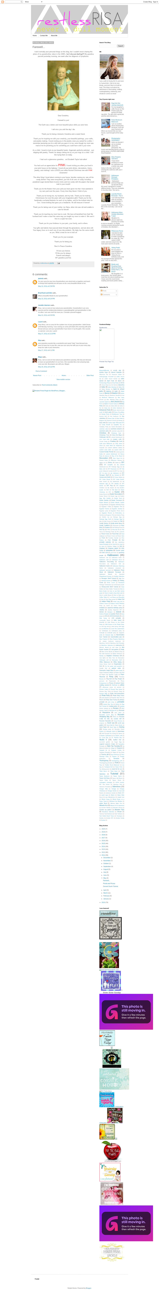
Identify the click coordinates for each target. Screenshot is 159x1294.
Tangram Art (103, 750)
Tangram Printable (104, 752)
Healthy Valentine (119, 576)
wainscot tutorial (110, 793)
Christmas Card (116, 433)
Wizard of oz (103, 805)
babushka (121, 385)
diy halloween (115, 473)
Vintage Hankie (112, 790)
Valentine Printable (104, 786)
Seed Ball (109, 725)
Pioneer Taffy (103, 693)
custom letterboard (111, 454)
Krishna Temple (103, 614)
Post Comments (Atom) (49, 385)
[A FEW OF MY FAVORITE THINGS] (107, 1045)
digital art (102, 462)
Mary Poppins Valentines (117, 639)
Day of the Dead (117, 456)
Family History (103, 523)
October (106, 863)
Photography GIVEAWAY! (115, 139)
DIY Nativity (115, 483)
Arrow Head (105, 385)
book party (108, 412)
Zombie (101, 818)
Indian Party (106, 601)
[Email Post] (58, 263)
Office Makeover (104, 662)
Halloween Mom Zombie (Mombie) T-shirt (117, 214)
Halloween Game (104, 566)
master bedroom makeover (112, 641)
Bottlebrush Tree (117, 414)
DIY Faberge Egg (114, 466)
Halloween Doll (116, 563)
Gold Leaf (105, 552)
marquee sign (109, 634)
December (107, 858)
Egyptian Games (104, 508)
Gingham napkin (113, 548)
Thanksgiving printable (105, 762)
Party (111, 677)
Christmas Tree (104, 435)
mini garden (114, 649)
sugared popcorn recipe (107, 744)
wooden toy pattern (105, 809)
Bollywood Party (104, 410)
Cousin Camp (103, 441)
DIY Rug (110, 485)
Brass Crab (111, 418)
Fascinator (116, 525)
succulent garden (104, 742)
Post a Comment (41, 371)
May (105, 878)
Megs (40, 357)
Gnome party (120, 550)
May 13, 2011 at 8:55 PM (46, 315)
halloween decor (117, 559)
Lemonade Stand (104, 620)
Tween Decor (117, 776)
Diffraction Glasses (116, 460)
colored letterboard (116, 437)
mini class (115, 647)
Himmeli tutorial (105, 580)
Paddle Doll (103, 668)
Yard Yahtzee (118, 813)
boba (106, 405)
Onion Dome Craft (105, 664)
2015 (103, 843)
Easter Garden (104, 500)
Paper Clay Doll (119, 672)
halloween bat (103, 557)
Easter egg (114, 496)
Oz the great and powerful (113, 666)
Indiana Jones (103, 603)
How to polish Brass (105, 595)
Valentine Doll (117, 784)
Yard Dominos (108, 813)
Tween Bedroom (104, 776)
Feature (107, 527)
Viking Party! (115, 248)
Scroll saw (111, 723)
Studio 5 (103, 740)
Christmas (102, 433)
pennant (101, 681)
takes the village (109, 748)
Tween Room (116, 780)
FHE (108, 529)
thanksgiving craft (117, 760)
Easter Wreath (103, 502)
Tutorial (114, 773)
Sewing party (107, 729)
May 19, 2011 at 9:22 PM (46, 367)
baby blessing (112, 387)
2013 (103, 849)
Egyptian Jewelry (117, 508)
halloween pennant (105, 570)
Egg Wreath (104, 504)
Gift (121, 546)
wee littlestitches (110, 797)
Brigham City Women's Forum (107, 420)
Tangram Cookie (116, 750)
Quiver (117, 704)
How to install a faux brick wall (113, 593)
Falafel (115, 521)
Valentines (116, 786)
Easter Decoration (116, 494)
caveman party (104, 431)
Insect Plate (117, 605)
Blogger (88, 1288)
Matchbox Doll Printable (117, 643)
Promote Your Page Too (106, 361)
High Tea (121, 578)
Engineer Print (110, 515)
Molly (122, 649)
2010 (103, 902)
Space (120, 733)
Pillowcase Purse (117, 231)
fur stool (101, 546)
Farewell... (106, 880)
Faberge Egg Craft (105, 519)
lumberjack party (117, 630)
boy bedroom (114, 416)
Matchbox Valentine (107, 645)
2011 (103, 855)
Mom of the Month (107, 651)
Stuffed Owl (117, 739)
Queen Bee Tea (108, 704)
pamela (40, 278)
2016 (103, 840)
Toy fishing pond (104, 769)
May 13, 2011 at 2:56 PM (46, 286)
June (105, 875)
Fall (121, 521)
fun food (113, 544)
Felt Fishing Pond (117, 527)
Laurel (40, 322)
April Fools (110, 380)
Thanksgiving (103, 760)
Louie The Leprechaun (117, 628)
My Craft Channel (104, 653)
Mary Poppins (103, 639)
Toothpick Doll (108, 767)
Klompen (110, 612)
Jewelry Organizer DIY (115, 609)
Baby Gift (121, 387)
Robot (114, 716)
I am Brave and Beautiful (116, 597)
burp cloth (102, 422)
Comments (106, 295)
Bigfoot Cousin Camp (110, 403)
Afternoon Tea (103, 374)
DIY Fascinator (112, 469)
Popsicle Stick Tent (116, 697)
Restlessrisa (103, 327)
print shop (111, 702)
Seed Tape (113, 727)
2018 (103, 835)
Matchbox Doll (103, 643)
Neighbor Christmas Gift (114, 655)
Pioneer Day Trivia (105, 691)
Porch (101, 699)
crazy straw (118, 443)
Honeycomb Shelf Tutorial (110, 586)
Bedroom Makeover (108, 397)
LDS (105, 616)
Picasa (111, 683)
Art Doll (113, 385)
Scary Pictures (118, 721)
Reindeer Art (113, 710)
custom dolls (118, 449)
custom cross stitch (105, 449)
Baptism (115, 393)
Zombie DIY (109, 818)
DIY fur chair (118, 471)
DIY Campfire (108, 464)
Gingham (102, 548)
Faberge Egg (117, 517)
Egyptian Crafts (106, 506)
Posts (104, 291)
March (105, 893)
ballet (116, 391)
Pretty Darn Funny (111, 699)
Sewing (121, 727)
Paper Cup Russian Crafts (110, 674)
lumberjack (105, 630)
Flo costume (120, 531)
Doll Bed (115, 489)
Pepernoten (112, 681)
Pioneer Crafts (103, 689)
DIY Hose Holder (117, 477)
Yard (100, 813)
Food (103, 538)
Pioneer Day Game (116, 689)
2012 (103, 852)
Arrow (122, 382)
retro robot (118, 712)
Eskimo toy (105, 517)
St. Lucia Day (103, 737)
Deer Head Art (117, 458)
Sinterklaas (121, 731)
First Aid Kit (115, 529)
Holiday (115, 580)
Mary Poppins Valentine (116, 158)
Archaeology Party (104, 382)
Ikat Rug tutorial (110, 599)
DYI (110, 492)
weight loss (121, 797)
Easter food (118, 498)
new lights (102, 658)
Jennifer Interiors (44, 305)
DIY (122, 462)
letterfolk (101, 622)
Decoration (103, 458)
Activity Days (103, 372)
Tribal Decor (103, 771)
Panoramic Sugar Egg (106, 670)
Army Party (115, 382)
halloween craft (104, 559)
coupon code (117, 439)
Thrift (116, 763)
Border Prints (105, 414)
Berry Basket (115, 402)
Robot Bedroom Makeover (116, 121)
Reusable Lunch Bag (106, 714)
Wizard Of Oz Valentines (117, 805)
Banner (107, 393)
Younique (119, 816)
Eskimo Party (120, 515)
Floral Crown (105, 533)
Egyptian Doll (118, 506)
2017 (103, 838)
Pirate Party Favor (118, 695)
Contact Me (44, 35)
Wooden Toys (119, 810)
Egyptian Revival (107, 513)
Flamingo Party (109, 531)
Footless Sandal (113, 538)
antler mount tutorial (111, 378)
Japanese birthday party (114, 607)
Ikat (102, 599)
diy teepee (111, 487)
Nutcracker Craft (117, 660)
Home (35, 35)
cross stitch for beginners (114, 445)
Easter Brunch (103, 494)
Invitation (102, 607)
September (107, 866)
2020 (103, 829)
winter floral (103, 803)
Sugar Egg (117, 742)
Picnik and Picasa (109, 883)
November (107, 861)
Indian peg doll (117, 601)
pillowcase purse (108, 687)
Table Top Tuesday (113, 746)
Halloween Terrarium (114, 572)
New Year (112, 658)
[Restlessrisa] (106, 359)
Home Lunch (111, 582)
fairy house (107, 521)
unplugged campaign (105, 782)
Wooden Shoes (117, 807)
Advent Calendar (116, 372)
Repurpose (106, 712)
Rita (39, 340)
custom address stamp (115, 447)
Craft (120, 441)
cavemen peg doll (117, 431)
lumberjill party (111, 632)
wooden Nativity (106, 807)
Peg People (118, 679)
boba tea (107, 408)
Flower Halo (120, 536)
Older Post (90, 375)
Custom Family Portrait (106, 452)
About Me (54, 35)
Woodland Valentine (108, 811)
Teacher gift (104, 754)
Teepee (114, 756)
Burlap (120, 420)
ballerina (108, 391)
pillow (122, 685)
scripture (101, 723)
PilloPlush (114, 685)
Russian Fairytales (105, 721)
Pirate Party (106, 695)
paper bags (119, 670)
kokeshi (118, 612)
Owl (100, 666)
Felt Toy (101, 529)
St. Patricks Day (117, 737)
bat (123, 395)
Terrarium (116, 758)
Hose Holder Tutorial (112, 589)
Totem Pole (118, 767)
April (105, 890)
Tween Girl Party (104, 778)
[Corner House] (114, 1089)
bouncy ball (103, 416)
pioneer (119, 687)
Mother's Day (118, 651)
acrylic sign (117, 370)
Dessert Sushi (103, 460)
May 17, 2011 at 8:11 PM (46, 350)
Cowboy (113, 441)
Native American (117, 653)
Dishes (110, 462)
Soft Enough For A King (109, 733)
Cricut (101, 445)
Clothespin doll (103, 437)
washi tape (104, 795)
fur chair (120, 544)
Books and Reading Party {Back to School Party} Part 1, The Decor (117, 267)
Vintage (114, 788)
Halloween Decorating (106, 561)
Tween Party (103, 780)
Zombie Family (120, 818)
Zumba (103, 820)
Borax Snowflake (119, 412)
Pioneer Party (118, 691)
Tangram (119, 748)
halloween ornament (114, 568)
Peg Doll (109, 679)
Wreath (119, 811)
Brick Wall (119, 418)
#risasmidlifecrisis (104, 370)
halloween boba (117, 557)
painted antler (116, 668)
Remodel (121, 710)
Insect (108, 605)
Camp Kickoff (106, 424)
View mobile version (63, 379)
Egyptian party (103, 510)
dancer (107, 456)
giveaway (109, 550)
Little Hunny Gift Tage (117, 626)
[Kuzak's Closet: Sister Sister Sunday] (126, 1029)
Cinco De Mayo (117, 435)
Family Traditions (104, 525)
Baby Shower (106, 389)
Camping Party (103, 426)
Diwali (117, 462)
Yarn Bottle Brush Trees (106, 816)
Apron (119, 380)
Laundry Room (114, 614)
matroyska (119, 645)
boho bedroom (117, 408)
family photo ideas (116, 523)
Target (114, 752)
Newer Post (37, 375)
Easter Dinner (103, 496)
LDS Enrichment (114, 616)
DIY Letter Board (104, 479)
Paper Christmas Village (106, 672)
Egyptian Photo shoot (117, 510)
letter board (117, 620)
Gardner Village (112, 546)
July (104, 872)
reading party (113, 706)
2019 (103, 832)
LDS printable (116, 618)
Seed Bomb (118, 725)
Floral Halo (115, 533)
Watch (113, 795)
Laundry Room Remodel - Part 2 (117, 195)
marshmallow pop (116, 637)
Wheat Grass (105, 799)
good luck (113, 552)
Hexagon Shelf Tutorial (108, 578)
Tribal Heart (114, 771)
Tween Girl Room (117, 778)
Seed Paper (103, 727)
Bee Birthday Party (113, 399)
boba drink (114, 405)
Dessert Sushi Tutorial (110, 886)
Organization (118, 664)
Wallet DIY (121, 793)
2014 (103, 846)
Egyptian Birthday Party (117, 504)
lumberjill (101, 632)
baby (103, 387)
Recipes (116, 708)
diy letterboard (114, 481)
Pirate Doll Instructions (117, 693)
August (105, 869)
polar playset (105, 697)
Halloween (113, 555)
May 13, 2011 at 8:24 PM (46, 299)
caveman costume (116, 429)
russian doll (117, 718)
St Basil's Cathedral (105, 735)
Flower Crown (111, 536)
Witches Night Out (116, 803)
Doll (107, 489)
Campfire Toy (118, 424)
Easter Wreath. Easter (117, 502)
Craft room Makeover (105, 443)
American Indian (117, 374)
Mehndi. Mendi (104, 647)
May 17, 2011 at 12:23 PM (47, 334)
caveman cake (103, 429)
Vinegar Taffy (103, 788)
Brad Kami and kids (45, 293)
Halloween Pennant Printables (115, 177)
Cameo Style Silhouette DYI (116, 422)
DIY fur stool (103, 473)
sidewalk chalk (110, 731)
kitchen (101, 612)
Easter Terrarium (116, 500)
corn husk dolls (104, 439)
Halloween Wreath (105, 574)
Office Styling (117, 662)
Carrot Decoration (116, 426)
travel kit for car (117, 769)
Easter (117, 492)
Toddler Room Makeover (112, 765)
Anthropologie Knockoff (106, 376)
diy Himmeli (115, 475)
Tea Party (121, 752)
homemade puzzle (119, 584)
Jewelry (101, 609)
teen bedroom (115, 754)
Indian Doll (121, 599)
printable (120, 702)
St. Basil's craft (117, 735)
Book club (116, 410)
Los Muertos (105, 628)
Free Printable (112, 540)
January (106, 899)
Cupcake (101, 447)
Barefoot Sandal (115, 395)
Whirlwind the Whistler (115, 801)
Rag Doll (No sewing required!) (117, 104)
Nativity (101, 655)
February (106, 896)
